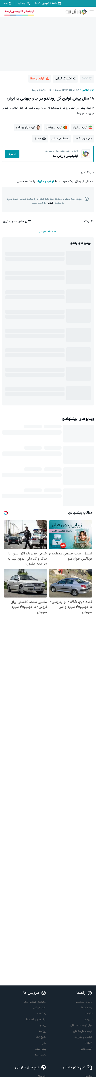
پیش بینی (40, 1049)
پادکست (42, 1013)
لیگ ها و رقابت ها (36, 1020)
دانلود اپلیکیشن (83, 1002)
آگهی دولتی (86, 1049)
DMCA (88, 1043)
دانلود (12, 154)
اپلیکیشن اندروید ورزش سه (19, 11)
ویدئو (43, 1025)
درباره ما (88, 1020)
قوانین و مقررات (45, 182)
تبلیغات (88, 1013)
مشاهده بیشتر (46, 231)
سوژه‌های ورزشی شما (35, 1002)
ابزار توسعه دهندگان (81, 1025)
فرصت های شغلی (82, 1031)
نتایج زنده (41, 1037)
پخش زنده (40, 1055)
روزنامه (42, 1031)
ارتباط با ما (86, 1008)
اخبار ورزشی (39, 1008)
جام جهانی (88, 90)
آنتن (44, 1043)
